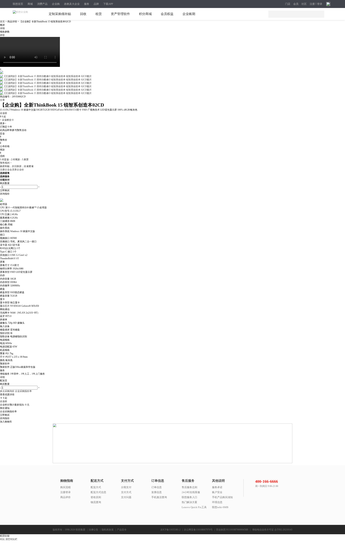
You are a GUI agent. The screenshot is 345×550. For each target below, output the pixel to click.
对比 (2, 539)
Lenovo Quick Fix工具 (194, 507)
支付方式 (126, 492)
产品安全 (122, 529)
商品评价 (65, 497)
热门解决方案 (189, 502)
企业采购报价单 (23, 391)
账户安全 (217, 492)
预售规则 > (6, 162)
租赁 (98, 14)
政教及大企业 (72, 3)
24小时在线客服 (191, 492)
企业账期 (188, 14)
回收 (83, 14)
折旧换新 (17, 166)
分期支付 (126, 487)
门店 (287, 4)
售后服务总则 (189, 487)
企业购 (56, 3)
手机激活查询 (159, 497)
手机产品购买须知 (222, 497)
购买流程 (65, 487)
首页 (2, 21)
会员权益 (167, 14)
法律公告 (93, 529)
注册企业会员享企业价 (12, 169)
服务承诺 (217, 487)
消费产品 (42, 3)
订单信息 (156, 487)
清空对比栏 (11, 539)
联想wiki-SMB (220, 507)
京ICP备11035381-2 (170, 529)
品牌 (96, 3)
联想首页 (18, 3)
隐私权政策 (108, 529)
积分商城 (145, 14)
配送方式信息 (98, 492)
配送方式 (96, 487)
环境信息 (217, 502)
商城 (30, 3)
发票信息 (156, 492)
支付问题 (126, 497)
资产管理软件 (120, 14)
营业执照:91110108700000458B (232, 529)
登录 (319, 4)
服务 (86, 3)
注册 (312, 4)
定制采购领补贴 (60, 14)
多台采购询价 (7, 391)
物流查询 (96, 502)
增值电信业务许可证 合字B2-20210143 (272, 529)
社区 (304, 4)
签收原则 (96, 497)
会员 (295, 4)
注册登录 (65, 492)
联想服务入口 (189, 497)
